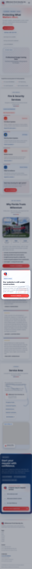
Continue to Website (16, 295)
